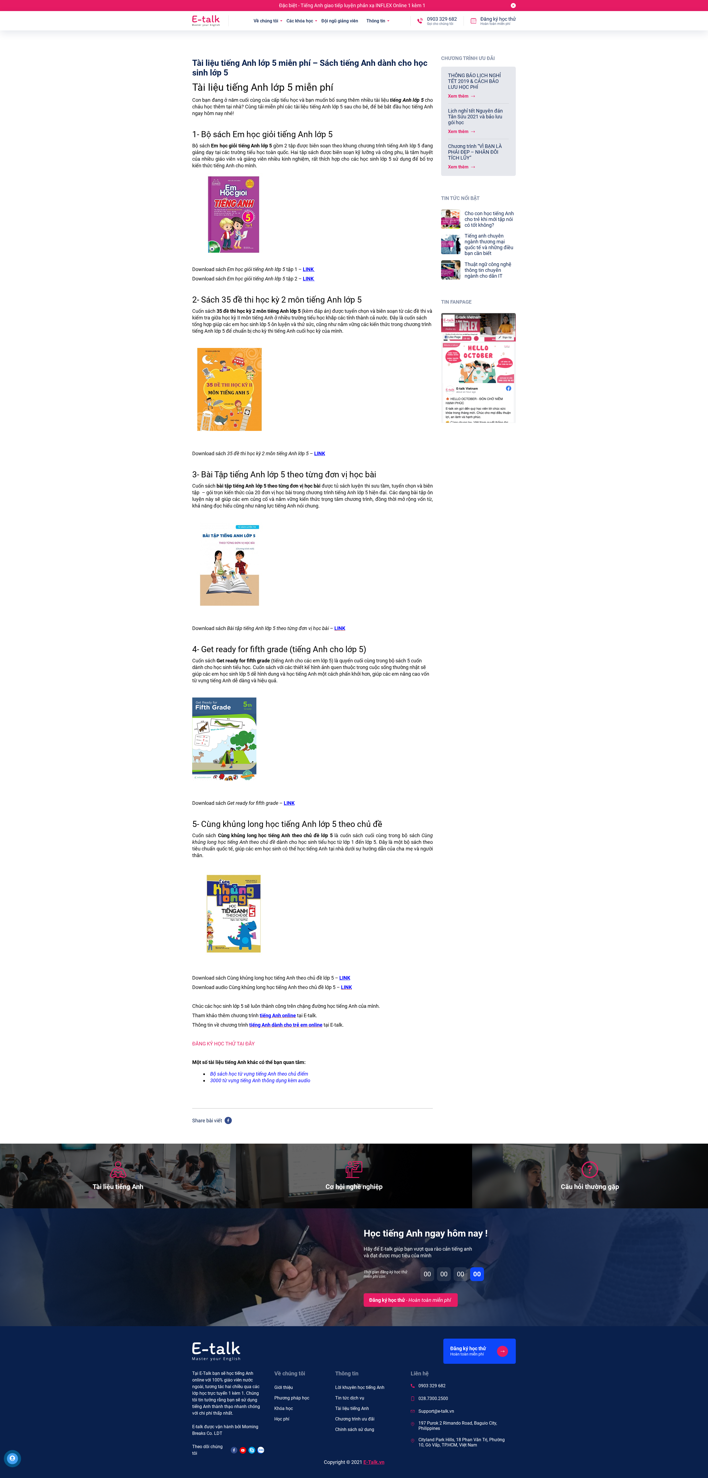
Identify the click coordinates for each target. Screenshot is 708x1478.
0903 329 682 (432, 1385)
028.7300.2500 (433, 1398)
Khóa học (283, 1408)
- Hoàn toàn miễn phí (410, 1300)
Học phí (281, 1419)
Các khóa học (300, 21)
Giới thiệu (283, 1387)
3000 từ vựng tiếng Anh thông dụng (248, 1080)
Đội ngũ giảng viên (339, 21)
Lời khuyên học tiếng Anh (359, 1387)
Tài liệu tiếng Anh (352, 1408)
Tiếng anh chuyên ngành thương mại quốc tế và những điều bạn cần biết (489, 244)
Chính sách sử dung (354, 1429)
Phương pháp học (291, 1398)
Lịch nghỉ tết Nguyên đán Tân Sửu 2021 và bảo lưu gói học (475, 116)
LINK (309, 269)
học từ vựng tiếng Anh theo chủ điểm (268, 1074)
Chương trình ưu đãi (354, 1419)
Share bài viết (207, 1120)
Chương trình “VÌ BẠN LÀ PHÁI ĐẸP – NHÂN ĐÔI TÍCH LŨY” (475, 152)
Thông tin (375, 21)
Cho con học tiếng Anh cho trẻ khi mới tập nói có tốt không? (489, 219)
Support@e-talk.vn (436, 1411)
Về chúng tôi (266, 21)
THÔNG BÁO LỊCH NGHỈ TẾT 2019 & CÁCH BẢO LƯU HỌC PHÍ (474, 81)
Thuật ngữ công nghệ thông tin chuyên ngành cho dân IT (488, 270)
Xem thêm (459, 96)
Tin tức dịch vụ (349, 1398)
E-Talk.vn (373, 1462)
